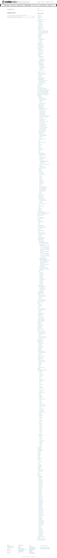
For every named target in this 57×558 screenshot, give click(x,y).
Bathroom (40, 396)
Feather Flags (41, 273)
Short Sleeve (40, 465)
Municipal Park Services (40, 358)
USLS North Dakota (41, 515)
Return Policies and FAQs (32, 547)
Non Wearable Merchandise (43, 99)
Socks (40, 385)
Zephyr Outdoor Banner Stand (41, 538)
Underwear (40, 391)
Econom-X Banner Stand (40, 218)
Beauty (40, 393)
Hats (40, 377)
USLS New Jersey (40, 510)
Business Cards (13, 5)
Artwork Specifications (32, 549)
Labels (40, 58)
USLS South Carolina (41, 522)
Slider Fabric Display (42, 266)
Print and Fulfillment (20, 551)
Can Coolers (41, 373)
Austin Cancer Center (41, 104)
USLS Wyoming (40, 534)
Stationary (40, 386)
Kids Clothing (40, 414)
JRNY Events (39, 324)
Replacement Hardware (42, 279)
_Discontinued (39, 15)
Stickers (40, 192)
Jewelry (40, 378)
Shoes (40, 439)
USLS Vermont (40, 528)
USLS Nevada (40, 508)
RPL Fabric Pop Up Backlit (43, 261)
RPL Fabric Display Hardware (43, 258)
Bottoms (40, 416)
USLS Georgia (40, 488)
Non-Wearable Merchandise (43, 157)
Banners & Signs (6, 5)
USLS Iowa (39, 494)
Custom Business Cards (41, 132)
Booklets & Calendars (41, 343)
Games (40, 401)
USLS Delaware (40, 484)
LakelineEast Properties (42, 113)
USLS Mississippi (40, 503)
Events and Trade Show (41, 232)
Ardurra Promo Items (41, 21)
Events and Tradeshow (42, 98)
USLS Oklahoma (40, 517)
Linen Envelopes (41, 68)
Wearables (40, 193)
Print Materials (40, 75)
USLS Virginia (40, 529)
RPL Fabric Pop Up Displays (43, 259)
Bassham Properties (41, 107)
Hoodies (40, 425)
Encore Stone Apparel (41, 221)
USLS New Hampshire (41, 509)
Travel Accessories (41, 390)
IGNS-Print (39, 306)
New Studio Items (41, 181)
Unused (38, 474)
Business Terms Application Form (22, 549)
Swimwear (40, 431)
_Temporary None (39, 16)
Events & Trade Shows (42, 5)
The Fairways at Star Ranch (43, 125)
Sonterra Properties (42, 120)
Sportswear (40, 441)
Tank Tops (40, 446)
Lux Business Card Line (41, 49)
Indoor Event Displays (40, 314)
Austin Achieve (40, 97)
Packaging (38, 368)
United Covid (40, 208)
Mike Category (39, 350)
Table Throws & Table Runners (42, 286)
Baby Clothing (41, 415)
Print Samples (39, 447)
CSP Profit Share (39, 85)
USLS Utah (39, 527)
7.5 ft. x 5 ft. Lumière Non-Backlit (44, 254)
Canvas (40, 400)
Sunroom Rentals (40, 195)
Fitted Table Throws (42, 287)
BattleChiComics (39, 44)
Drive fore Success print (40, 215)
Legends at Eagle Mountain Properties (44, 115)
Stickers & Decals (35, 5)
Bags (40, 372)
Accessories (40, 370)
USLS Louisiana (40, 497)
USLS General (40, 487)
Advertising (39, 342)
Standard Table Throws (42, 288)
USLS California (40, 481)
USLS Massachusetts (41, 501)
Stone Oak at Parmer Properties (43, 121)
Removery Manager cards (42, 188)
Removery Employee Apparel (43, 187)
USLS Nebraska (40, 507)
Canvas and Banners (41, 469)
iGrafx (38, 307)
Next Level (39, 464)
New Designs (41, 179)
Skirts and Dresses (41, 440)
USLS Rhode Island (41, 521)
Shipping (38, 457)
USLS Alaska (40, 477)
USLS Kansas (40, 495)
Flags (39, 271)
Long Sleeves (41, 417)
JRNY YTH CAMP (40, 325)
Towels (40, 413)
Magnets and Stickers (42, 406)
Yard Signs (40, 40)
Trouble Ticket (31, 551)
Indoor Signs (40, 37)
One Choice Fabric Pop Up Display (44, 260)
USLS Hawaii (40, 489)
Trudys (39, 207)
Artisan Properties (41, 109)
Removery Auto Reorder (42, 186)
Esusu (39, 141)
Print (40, 185)
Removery (39, 170)
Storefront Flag (41, 281)
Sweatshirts (40, 421)
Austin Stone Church (41, 106)
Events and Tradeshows (42, 134)
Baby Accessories (41, 371)
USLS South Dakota (41, 523)
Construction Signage (40, 78)
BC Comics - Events (41, 46)
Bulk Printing (40, 344)
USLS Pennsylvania (41, 520)
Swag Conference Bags (42, 166)
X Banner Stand (40, 34)
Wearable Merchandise (41, 77)
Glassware (40, 402)
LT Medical (39, 148)
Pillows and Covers (41, 409)
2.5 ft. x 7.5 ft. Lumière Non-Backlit (44, 248)
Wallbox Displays (41, 270)
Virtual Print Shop (31, 546)
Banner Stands (39, 27)
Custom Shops (39, 96)
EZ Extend (39, 29)
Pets (40, 383)
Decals (39, 459)
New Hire (40, 156)
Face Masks (41, 376)
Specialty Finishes (40, 51)
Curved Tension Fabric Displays (43, 242)
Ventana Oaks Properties (42, 128)
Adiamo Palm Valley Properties (43, 108)
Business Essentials (28, 5)
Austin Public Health (41, 105)
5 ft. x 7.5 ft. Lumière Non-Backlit (44, 253)
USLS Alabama (40, 476)
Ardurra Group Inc (39, 20)
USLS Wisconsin (40, 533)
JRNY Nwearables (39, 326)
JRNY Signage (39, 327)
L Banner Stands (39, 339)
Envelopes (40, 349)
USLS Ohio (39, 516)
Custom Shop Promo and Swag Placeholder (43, 93)
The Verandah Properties (42, 126)
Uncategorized (39, 473)
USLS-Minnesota (40, 535)
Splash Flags (41, 280)
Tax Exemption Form (21, 548)
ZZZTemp (39, 209)
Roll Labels (40, 461)
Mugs (40, 407)
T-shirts (40, 422)
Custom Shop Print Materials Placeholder (42, 92)
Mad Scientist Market (41, 149)
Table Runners (41, 290)
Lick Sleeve (39, 147)
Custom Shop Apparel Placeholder (42, 88)
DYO (38, 216)
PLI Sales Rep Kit (41, 158)
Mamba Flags (41, 275)
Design (39, 18)
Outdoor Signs (40, 38)
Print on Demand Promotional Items (42, 369)
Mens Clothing (40, 423)
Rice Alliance (39, 455)
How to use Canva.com (32, 553)
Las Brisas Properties (42, 114)
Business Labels (40, 56)
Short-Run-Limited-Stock (41, 19)
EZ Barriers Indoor (40, 239)
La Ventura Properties (42, 112)
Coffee (40, 394)
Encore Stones (39, 220)
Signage (39, 76)
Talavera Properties (41, 122)
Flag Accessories (41, 274)
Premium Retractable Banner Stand (43, 30)
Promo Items (49, 5)
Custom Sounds (40, 133)
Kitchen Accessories (42, 379)
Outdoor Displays (40, 285)
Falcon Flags (41, 272)
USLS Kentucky (40, 496)
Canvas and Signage (42, 174)
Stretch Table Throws (42, 289)
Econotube (38, 219)
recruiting (39, 467)
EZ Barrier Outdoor (40, 317)
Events (40, 175)
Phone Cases (41, 384)
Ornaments (40, 408)
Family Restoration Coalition (42, 142)
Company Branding (41, 79)
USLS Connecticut (40, 483)
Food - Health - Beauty (41, 392)
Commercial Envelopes (42, 67)
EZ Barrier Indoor (40, 316)
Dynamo (39, 140)
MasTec (39, 150)
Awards (39, 451)
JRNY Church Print (39, 323)
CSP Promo (39, 86)
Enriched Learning (39, 225)
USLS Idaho (40, 490)
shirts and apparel (40, 26)
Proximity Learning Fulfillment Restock (44, 164)
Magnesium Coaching (40, 340)
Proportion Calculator (32, 552)
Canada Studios (41, 173)
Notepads (40, 69)
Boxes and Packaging (40, 47)
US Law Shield (39, 475)
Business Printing (40, 61)
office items (39, 22)
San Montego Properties (42, 119)
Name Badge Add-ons (42, 59)
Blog (18, 552)
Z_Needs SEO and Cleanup (41, 536)
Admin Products (39, 17)
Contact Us (19, 546)
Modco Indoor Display (41, 318)
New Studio (40, 180)
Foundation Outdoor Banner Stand (42, 300)
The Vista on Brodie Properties (43, 127)
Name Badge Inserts (42, 60)
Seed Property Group (41, 194)
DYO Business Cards (41, 217)
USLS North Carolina (41, 514)
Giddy (39, 143)
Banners (39, 36)
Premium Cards (40, 50)
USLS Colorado (40, 482)
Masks (39, 537)
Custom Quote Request (32, 548)
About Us (19, 547)
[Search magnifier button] (33, 17)
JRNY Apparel (39, 322)
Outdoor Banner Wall (42, 39)
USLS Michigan (40, 502)
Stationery (39, 348)
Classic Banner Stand (41, 28)
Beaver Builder (33, 556)
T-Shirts (38, 463)
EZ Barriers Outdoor (41, 240)
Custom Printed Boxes (40, 87)
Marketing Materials (20, 5)
